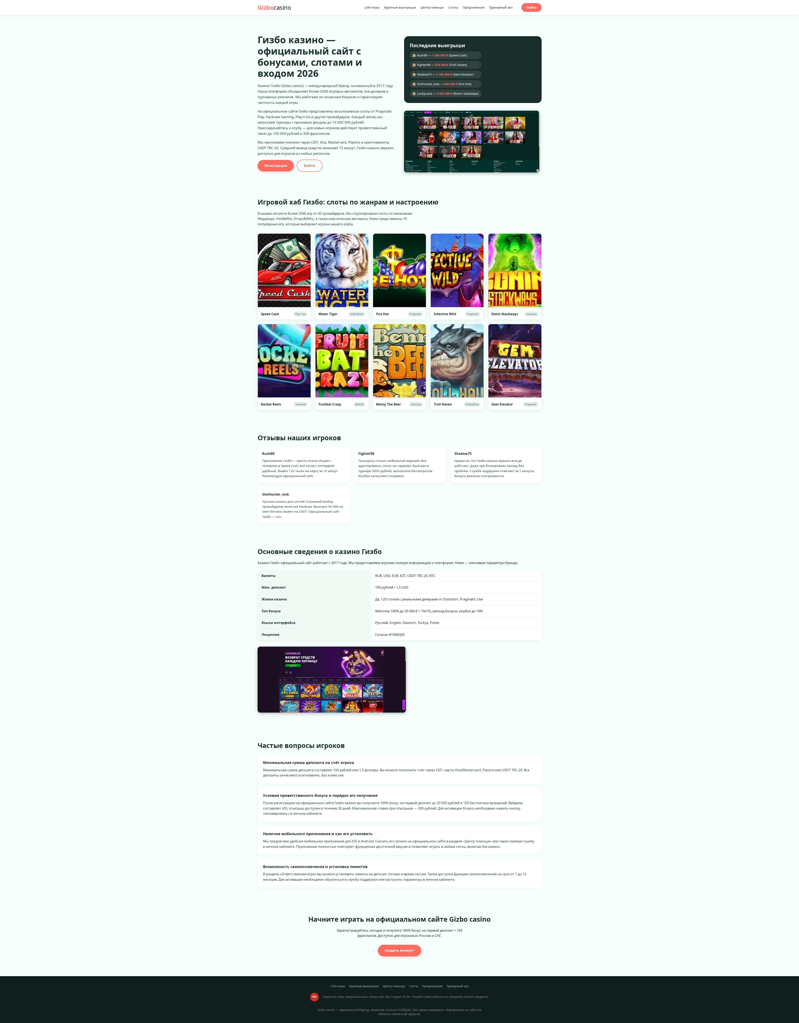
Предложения (473, 7)
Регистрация (275, 165)
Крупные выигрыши (400, 7)
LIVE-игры (372, 7)
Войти (531, 7)
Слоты (453, 7)
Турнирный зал (501, 7)
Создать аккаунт (399, 950)
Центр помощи (432, 7)
